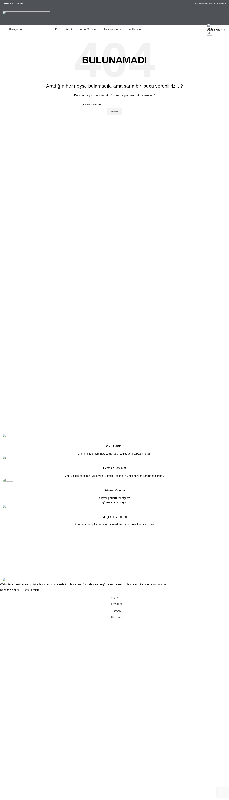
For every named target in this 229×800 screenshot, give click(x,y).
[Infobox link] (114, 17)
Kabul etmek (31, 590)
